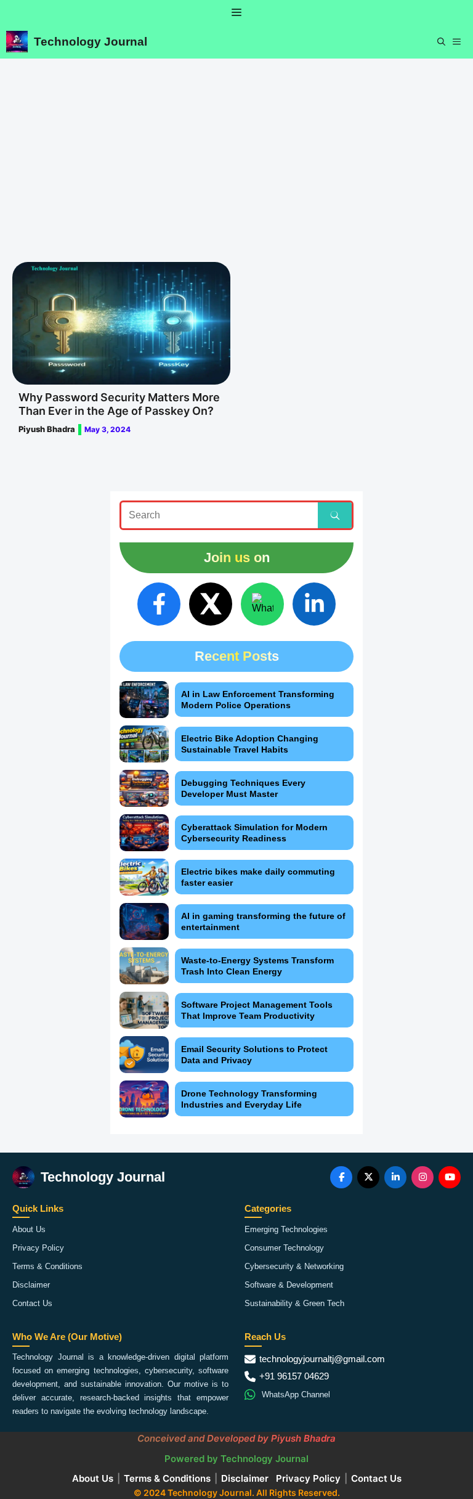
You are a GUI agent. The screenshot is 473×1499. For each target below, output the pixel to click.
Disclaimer (31, 1284)
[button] (441, 42)
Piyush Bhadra (46, 429)
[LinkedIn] (314, 604)
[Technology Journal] (17, 42)
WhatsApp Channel (296, 1394)
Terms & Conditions (47, 1266)
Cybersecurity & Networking (294, 1266)
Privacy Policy (38, 1247)
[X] (210, 604)
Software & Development (289, 1284)
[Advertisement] (236, 151)
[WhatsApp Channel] (262, 604)
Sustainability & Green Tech (294, 1303)
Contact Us (32, 1303)
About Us (29, 1229)
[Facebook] (158, 604)
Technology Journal (90, 41)
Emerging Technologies (286, 1229)
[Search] (335, 515)
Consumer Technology (284, 1247)
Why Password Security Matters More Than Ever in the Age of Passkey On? (119, 404)
